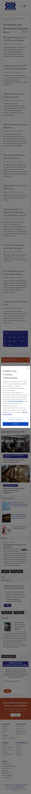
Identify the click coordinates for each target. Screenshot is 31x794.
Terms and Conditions (15, 401)
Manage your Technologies (15, 419)
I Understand (15, 424)
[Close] (28, 368)
